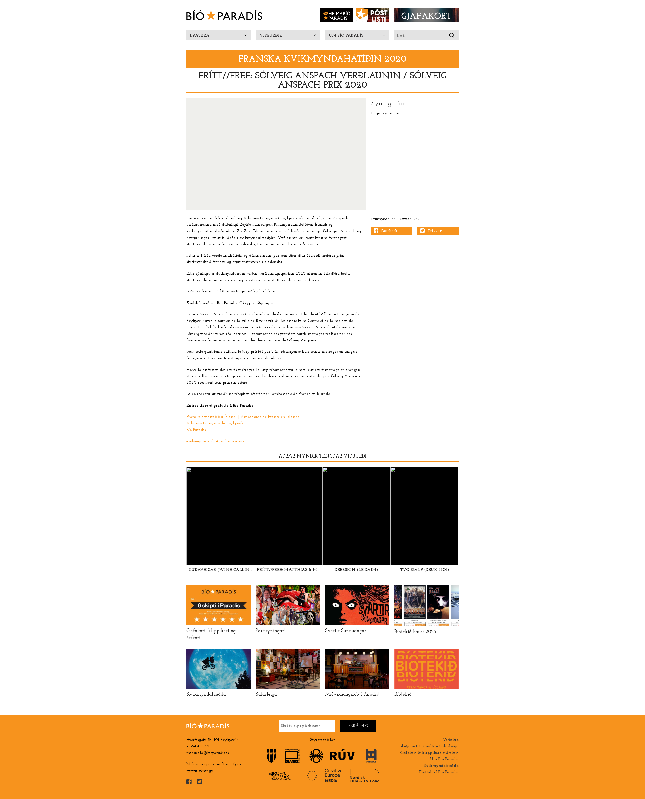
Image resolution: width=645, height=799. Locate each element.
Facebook (389, 231)
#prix (239, 441)
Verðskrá (451, 740)
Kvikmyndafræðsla (441, 766)
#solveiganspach (200, 441)
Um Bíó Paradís (346, 36)
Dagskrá (200, 36)
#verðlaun (225, 441)
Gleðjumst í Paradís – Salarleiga (429, 746)
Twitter (435, 231)
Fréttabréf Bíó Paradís (439, 772)
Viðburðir (271, 36)
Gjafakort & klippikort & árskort (429, 753)
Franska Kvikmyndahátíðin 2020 (322, 59)
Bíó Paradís (196, 430)
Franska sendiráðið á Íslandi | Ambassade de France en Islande (242, 417)
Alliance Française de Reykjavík (214, 423)
